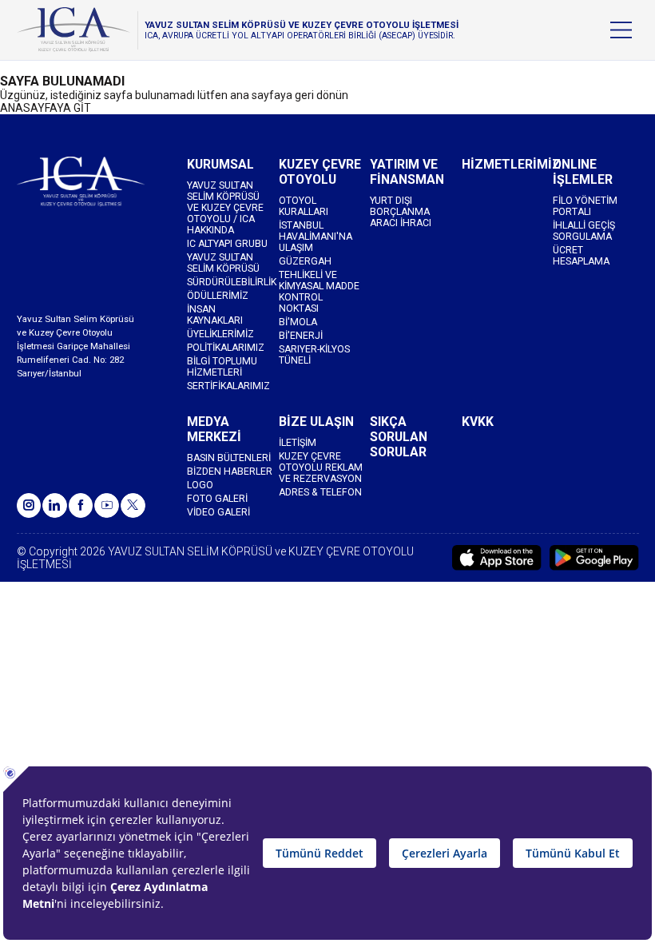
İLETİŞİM (297, 442)
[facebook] (81, 505)
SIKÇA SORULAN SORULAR (398, 437)
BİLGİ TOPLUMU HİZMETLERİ (222, 367)
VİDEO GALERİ (218, 512)
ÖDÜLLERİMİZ (217, 295)
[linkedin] (54, 505)
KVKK (478, 421)
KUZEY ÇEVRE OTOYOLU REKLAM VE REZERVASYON (321, 467)
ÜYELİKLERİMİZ (220, 334)
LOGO (200, 485)
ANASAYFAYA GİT (45, 107)
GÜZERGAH (305, 261)
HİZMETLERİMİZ (504, 164)
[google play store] (594, 558)
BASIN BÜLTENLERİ (229, 458)
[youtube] (106, 505)
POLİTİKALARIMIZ (225, 347)
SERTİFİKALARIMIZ (228, 386)
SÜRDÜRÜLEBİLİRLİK (229, 282)
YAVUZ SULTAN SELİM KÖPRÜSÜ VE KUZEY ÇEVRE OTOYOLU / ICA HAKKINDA (225, 208)
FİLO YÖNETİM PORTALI (585, 206)
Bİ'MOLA (298, 322)
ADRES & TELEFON (320, 492)
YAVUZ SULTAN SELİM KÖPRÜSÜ (223, 263)
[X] (133, 505)
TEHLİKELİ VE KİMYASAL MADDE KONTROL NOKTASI (319, 291)
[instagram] (29, 505)
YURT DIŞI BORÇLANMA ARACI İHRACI (400, 212)
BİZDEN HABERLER (229, 471)
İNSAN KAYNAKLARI (215, 315)
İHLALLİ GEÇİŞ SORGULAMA (584, 231)
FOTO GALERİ (217, 498)
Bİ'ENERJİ (301, 335)
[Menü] (621, 30)
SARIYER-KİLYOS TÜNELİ (314, 355)
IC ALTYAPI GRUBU (227, 243)
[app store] (497, 558)
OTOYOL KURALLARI (303, 206)
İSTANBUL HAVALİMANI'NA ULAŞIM (315, 236)
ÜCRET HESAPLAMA (581, 256)
